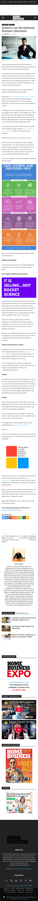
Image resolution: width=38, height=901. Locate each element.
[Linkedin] (6, 517)
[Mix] (17, 517)
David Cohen (6, 34)
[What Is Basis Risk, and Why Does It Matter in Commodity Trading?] (6, 637)
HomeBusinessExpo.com (19, 682)
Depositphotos (5, 60)
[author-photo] (19, 561)
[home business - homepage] (19, 843)
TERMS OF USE (20, 890)
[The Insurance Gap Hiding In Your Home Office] (6, 628)
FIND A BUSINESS (18, 2)
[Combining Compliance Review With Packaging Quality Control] (6, 620)
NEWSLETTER (32, 2)
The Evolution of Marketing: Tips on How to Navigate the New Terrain (27, 538)
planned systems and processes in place (22, 96)
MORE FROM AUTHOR (22, 613)
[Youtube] (30, 880)
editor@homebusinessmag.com (22, 869)
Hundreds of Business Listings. (11, 510)
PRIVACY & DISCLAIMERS (9, 890)
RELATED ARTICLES (8, 613)
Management (9, 22)
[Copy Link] (27, 517)
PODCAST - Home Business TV (11, 696)
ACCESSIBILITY (29, 890)
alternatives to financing (21, 425)
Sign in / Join (5, 2)
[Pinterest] (10, 517)
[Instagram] (11, 880)
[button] (3, 17)
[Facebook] (3, 517)
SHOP (12, 888)
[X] (24, 517)
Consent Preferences (11, 892)
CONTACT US (21, 892)
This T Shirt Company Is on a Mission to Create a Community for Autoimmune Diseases (10, 538)
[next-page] (6, 643)
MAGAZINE (10, 2)
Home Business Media (21, 899)
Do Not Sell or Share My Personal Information (19, 885)
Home (3, 22)
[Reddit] (13, 517)
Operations (17, 22)
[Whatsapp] (20, 517)
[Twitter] (25, 880)
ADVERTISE (25, 2)
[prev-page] (3, 643)
